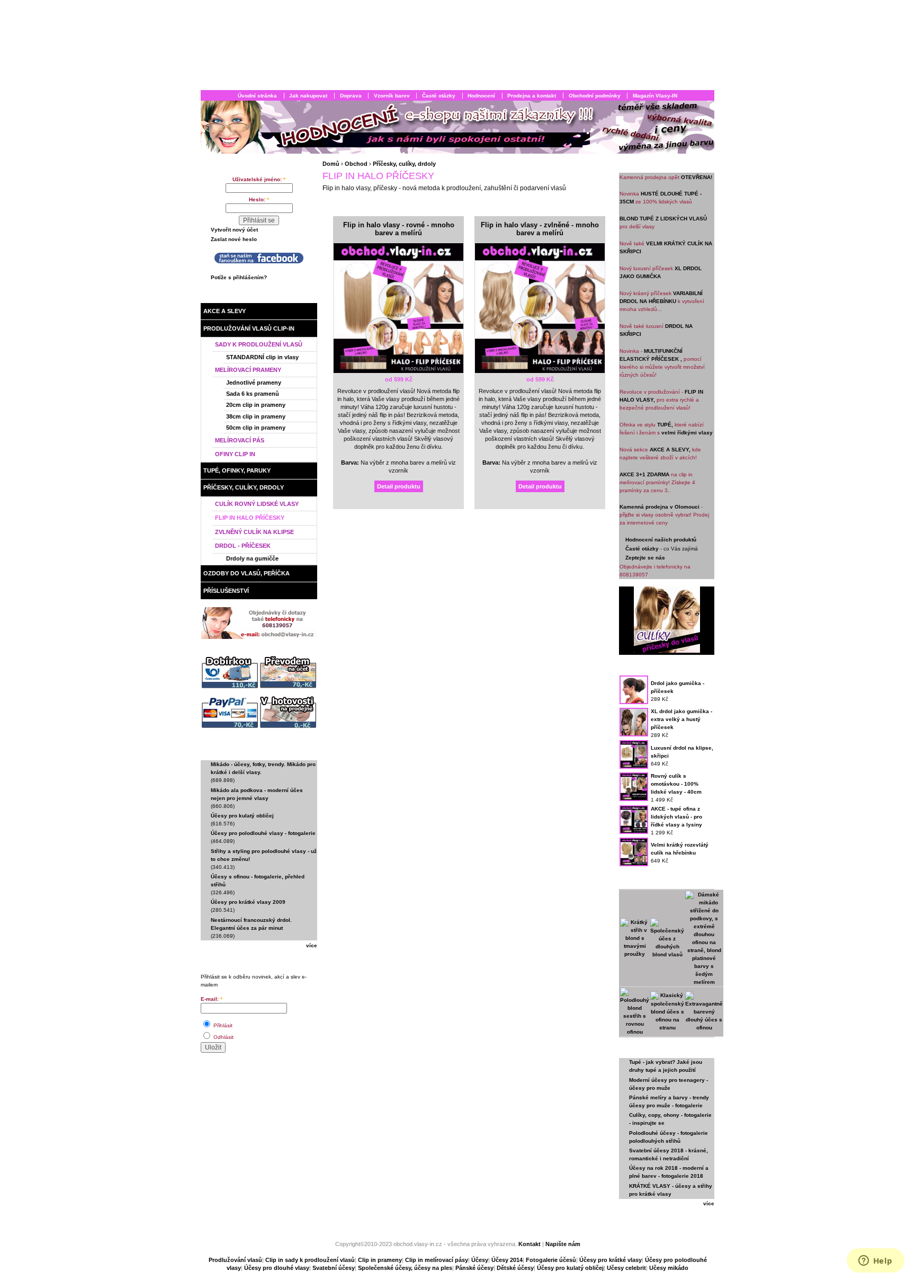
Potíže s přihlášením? (239, 277)
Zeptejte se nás (645, 558)
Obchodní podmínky (595, 96)
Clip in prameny (380, 1260)
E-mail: (211, 999)
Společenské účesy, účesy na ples (405, 1268)
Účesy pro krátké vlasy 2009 (248, 902)
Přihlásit (222, 1025)
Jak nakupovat (308, 96)
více (311, 945)
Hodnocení (481, 96)
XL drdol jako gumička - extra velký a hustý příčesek (681, 719)
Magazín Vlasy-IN (655, 96)
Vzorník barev (392, 96)
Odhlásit (223, 1037)
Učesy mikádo (668, 1268)
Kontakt (530, 1244)
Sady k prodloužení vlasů (258, 344)
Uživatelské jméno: (258, 179)
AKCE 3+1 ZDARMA (644, 474)
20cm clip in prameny (255, 405)
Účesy (479, 1260)
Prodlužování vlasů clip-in (248, 328)
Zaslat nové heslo (234, 239)
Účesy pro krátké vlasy (610, 1260)
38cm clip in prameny (255, 416)
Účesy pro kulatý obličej (242, 816)
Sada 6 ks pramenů (252, 393)
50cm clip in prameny (255, 427)
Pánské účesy (474, 1268)
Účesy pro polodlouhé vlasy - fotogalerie (263, 833)
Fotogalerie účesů (551, 1260)
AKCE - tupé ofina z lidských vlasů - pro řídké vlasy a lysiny (676, 817)
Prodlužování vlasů (235, 1260)
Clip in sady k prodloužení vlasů (310, 1260)
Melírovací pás (239, 440)
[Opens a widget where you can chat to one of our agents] (875, 1261)
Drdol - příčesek (243, 546)
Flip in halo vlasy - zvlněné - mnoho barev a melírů (540, 229)
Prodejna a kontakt (531, 96)
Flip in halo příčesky (249, 517)
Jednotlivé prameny (253, 382)
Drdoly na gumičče (252, 558)
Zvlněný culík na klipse (254, 532)
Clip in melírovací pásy (436, 1260)
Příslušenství (226, 591)
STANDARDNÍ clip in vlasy (262, 357)
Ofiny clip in (235, 454)
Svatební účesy (333, 1268)
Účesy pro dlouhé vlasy (276, 1268)
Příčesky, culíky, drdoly (243, 487)
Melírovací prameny (248, 370)
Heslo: (259, 199)
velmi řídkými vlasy (687, 432)
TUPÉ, (665, 425)
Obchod (233, 296)
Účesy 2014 (507, 1260)
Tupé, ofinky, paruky (237, 470)
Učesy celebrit (626, 1268)
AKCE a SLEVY (224, 311)
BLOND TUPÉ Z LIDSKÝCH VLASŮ (663, 218)
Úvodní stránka (257, 96)
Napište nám (562, 1244)
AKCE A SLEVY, (670, 449)
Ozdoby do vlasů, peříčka (246, 573)
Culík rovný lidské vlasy (257, 504)
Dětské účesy (515, 1268)
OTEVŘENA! (696, 177)
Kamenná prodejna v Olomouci (659, 507)
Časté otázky (438, 96)
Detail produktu (398, 486)
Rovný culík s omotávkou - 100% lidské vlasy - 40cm (676, 784)
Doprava (351, 96)
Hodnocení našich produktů (660, 540)
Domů (330, 164)
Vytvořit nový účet (234, 230)
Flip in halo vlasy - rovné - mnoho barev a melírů (398, 229)
